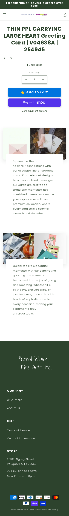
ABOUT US (13, 408)
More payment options (35, 110)
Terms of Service (18, 430)
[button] (4, 15)
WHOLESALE (14, 400)
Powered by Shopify (49, 510)
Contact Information (21, 438)
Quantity (34, 72)
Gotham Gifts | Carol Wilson (29, 510)
